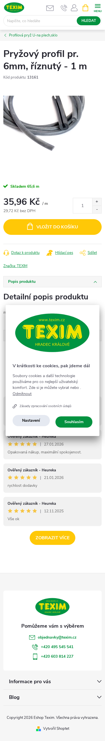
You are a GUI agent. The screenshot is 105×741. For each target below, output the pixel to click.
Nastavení (31, 420)
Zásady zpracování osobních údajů (45, 406)
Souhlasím (73, 422)
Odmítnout (22, 394)
